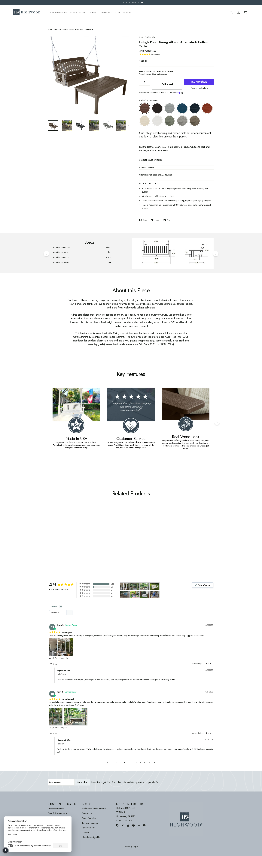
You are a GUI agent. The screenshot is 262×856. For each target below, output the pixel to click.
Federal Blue (194, 108)
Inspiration (93, 12)
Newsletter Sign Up (91, 837)
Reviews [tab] (54, 606)
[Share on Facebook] (117, 825)
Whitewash (144, 120)
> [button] (154, 762)
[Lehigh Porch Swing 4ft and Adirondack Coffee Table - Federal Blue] (63, 540)
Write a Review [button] (204, 585)
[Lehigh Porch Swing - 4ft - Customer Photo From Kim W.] (154, 594)
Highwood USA (147, 37)
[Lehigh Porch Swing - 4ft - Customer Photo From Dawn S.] (124, 586)
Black (157, 108)
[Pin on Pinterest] (133, 825)
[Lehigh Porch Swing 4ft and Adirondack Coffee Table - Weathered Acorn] (49, 540)
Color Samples (89, 818)
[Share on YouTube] (144, 825)
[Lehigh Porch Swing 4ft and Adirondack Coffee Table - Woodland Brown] (83, 540)
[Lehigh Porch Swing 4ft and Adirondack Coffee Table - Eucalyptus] (77, 540)
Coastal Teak (169, 108)
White (157, 120)
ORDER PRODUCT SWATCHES (150, 160)
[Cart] (245, 12)
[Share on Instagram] (128, 825)
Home (50, 29)
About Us (127, 12)
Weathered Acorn (144, 108)
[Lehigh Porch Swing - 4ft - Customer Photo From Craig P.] (154, 586)
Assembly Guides (56, 808)
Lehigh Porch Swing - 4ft (58, 658)
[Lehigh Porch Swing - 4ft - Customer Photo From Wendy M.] (134, 594)
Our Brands (106, 12)
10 (148, 762)
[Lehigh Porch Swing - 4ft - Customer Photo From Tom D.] (134, 586)
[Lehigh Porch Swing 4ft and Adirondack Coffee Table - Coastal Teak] (56, 540)
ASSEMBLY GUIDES (146, 168)
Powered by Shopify (131, 846)
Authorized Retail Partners (94, 808)
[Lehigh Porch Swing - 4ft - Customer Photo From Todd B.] (124, 594)
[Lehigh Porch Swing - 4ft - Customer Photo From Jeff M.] (144, 594)
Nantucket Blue (182, 108)
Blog (117, 12)
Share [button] (54, 664)
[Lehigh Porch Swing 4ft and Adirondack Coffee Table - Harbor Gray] (80, 540)
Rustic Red (207, 108)
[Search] (231, 12)
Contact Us (87, 813)
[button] (207, 664)
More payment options (199, 88)
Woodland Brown (194, 120)
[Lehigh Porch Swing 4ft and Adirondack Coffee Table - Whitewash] (70, 540)
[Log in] (238, 12)
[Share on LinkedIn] (139, 825)
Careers (85, 832)
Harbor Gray (182, 120)
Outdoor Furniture (58, 12)
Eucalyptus (169, 120)
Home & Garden (77, 12)
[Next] (215, 253)
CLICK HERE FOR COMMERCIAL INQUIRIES (155, 175)
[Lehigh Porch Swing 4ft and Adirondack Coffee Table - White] (73, 540)
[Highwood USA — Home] (26, 12)
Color (149, 100)
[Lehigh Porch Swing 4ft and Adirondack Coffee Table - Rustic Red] (66, 540)
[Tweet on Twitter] (122, 825)
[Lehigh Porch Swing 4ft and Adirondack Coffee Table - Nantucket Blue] (60, 540)
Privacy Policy (88, 827)
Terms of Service (90, 822)
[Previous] (46, 253)
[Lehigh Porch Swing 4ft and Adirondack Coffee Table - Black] (53, 540)
